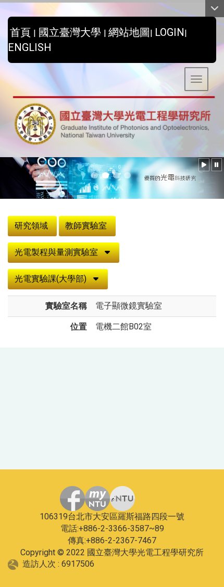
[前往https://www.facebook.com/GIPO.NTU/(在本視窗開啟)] (72, 498)
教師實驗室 (86, 226)
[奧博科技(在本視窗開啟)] (15, 564)
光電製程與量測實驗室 (56, 252)
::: (4, 29)
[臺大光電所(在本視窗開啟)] (112, 121)
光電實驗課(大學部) (50, 279)
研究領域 (31, 226)
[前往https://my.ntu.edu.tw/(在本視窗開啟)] (97, 498)
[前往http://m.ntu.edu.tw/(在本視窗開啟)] (122, 498)
